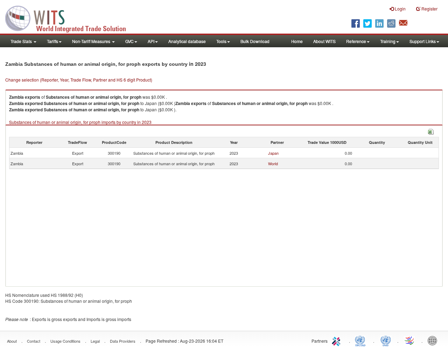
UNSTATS (386, 340)
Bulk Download (255, 41)
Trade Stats (21, 41)
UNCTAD (362, 340)
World (273, 163)
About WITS (324, 41)
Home (297, 41)
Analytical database (187, 41)
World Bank (434, 340)
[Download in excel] (431, 131)
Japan (273, 153)
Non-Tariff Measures (91, 41)
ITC (337, 340)
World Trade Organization (410, 340)
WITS (70, 17)
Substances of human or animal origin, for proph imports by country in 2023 (80, 122)
